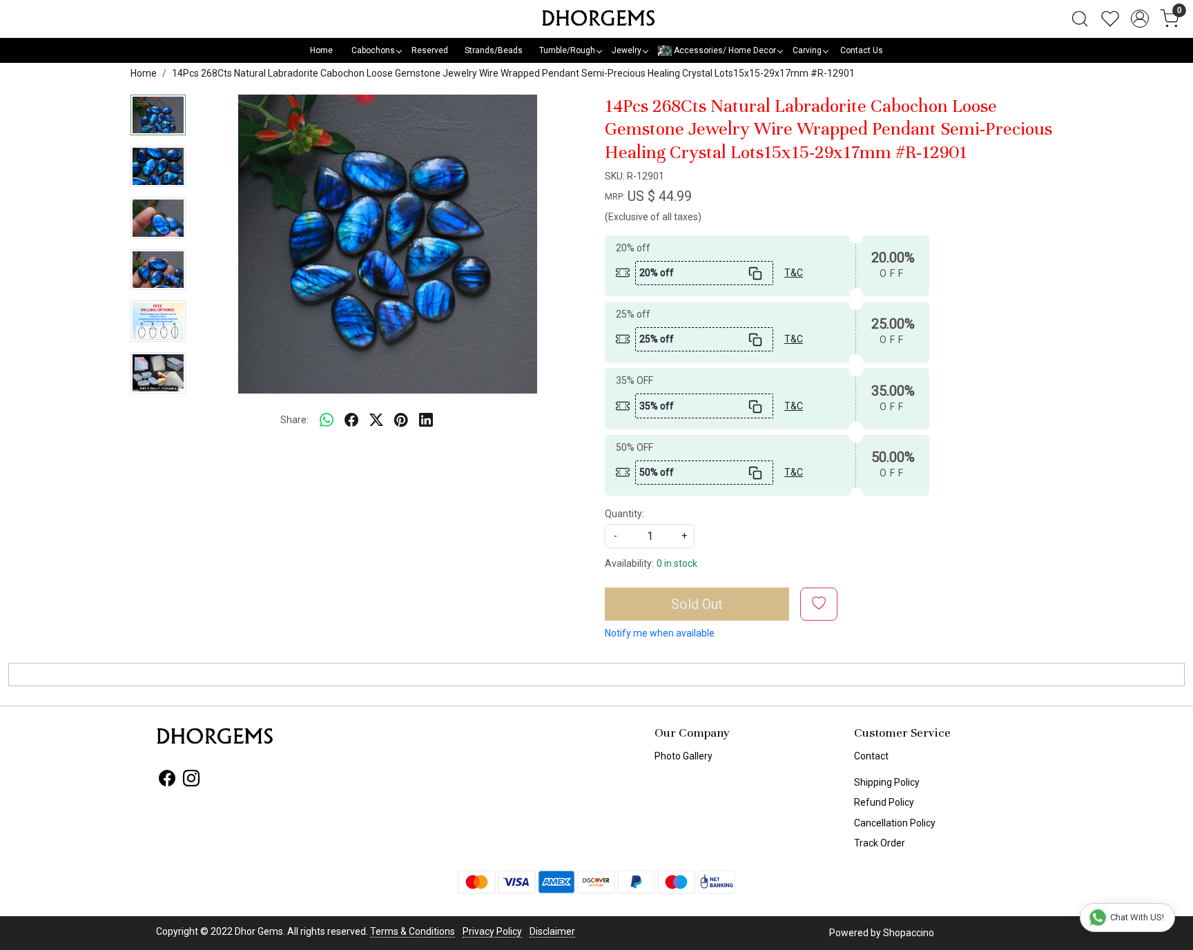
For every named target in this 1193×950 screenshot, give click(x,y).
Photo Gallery (683, 756)
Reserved (429, 50)
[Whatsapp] (326, 420)
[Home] (596, 18)
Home (321, 50)
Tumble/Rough (567, 50)
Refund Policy (884, 802)
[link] (1080, 18)
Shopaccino (908, 932)
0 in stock (677, 563)
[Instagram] (191, 781)
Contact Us (861, 50)
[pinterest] (401, 420)
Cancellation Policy (894, 822)
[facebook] (351, 420)
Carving (807, 50)
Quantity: (624, 513)
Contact (871, 756)
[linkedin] (426, 420)
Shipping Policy (887, 782)
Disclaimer (552, 931)
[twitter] (376, 420)
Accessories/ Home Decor (724, 50)
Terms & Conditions (412, 931)
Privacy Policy (492, 931)
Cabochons (373, 50)
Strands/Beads (494, 50)
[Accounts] (1139, 19)
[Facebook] (167, 781)
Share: (294, 419)
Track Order (879, 843)
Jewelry (626, 50)
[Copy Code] (756, 273)
